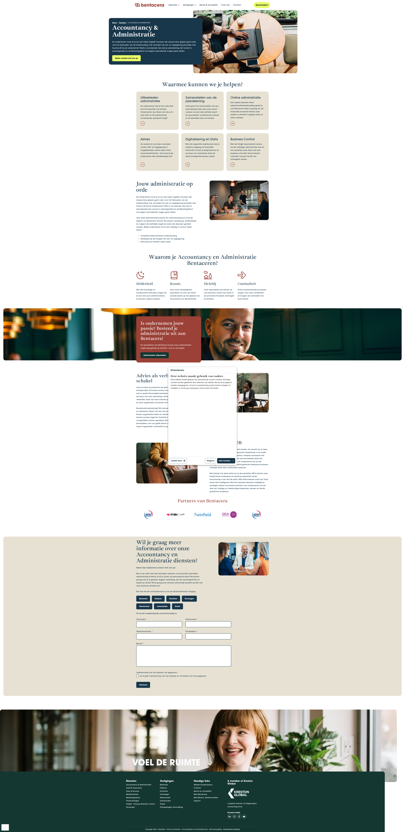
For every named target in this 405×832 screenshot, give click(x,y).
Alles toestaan (224, 460)
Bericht (140, 644)
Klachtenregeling (215, 829)
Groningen (164, 794)
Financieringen (132, 801)
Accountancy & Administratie (139, 23)
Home (114, 22)
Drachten (164, 791)
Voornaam (141, 619)
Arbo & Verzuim (132, 791)
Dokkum (163, 788)
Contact (237, 5)
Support (197, 801)
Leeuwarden (165, 801)
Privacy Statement (191, 388)
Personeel (130, 807)
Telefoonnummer (144, 631)
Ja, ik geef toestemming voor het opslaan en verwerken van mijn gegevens (173, 676)
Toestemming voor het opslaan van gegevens (157, 672)
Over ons (225, 5)
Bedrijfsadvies (132, 794)
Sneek (162, 804)
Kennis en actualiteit (202, 791)
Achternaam (191, 619)
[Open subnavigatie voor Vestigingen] (195, 5)
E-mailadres (191, 631)
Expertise (173, 5)
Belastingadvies (133, 797)
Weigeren (210, 460)
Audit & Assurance (134, 788)
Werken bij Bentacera (203, 785)
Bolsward (164, 785)
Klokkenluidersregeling (231, 829)
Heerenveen (165, 797)
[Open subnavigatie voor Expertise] (178, 5)
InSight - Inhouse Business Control (140, 804)
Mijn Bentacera (200, 794)
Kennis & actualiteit (208, 5)
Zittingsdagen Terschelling (171, 807)
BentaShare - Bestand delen (206, 797)
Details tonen (176, 460)
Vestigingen (188, 5)
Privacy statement (173, 829)
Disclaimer (161, 829)
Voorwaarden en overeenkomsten (195, 829)
